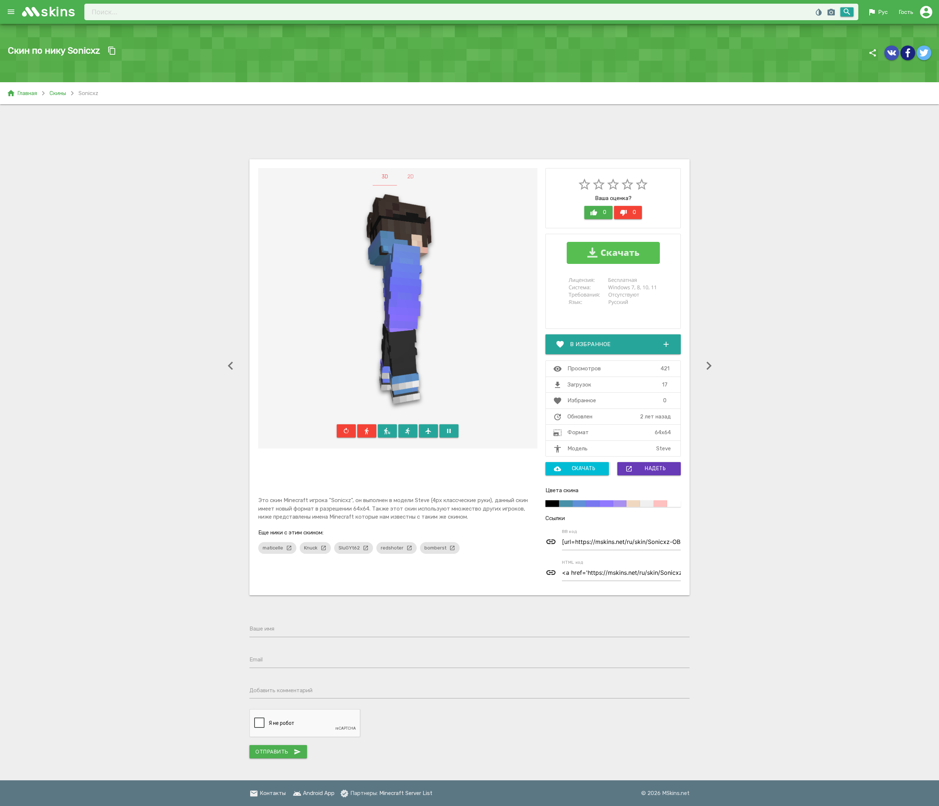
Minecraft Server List (405, 793)
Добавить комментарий (281, 690)
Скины (58, 93)
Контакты (267, 793)
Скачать (575, 468)
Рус (877, 12)
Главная (22, 93)
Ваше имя (261, 628)
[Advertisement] (469, 131)
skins (58, 11)
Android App (314, 793)
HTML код (572, 562)
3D (384, 177)
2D (410, 177)
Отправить (278, 751)
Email (256, 659)
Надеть (645, 468)
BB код (569, 531)
